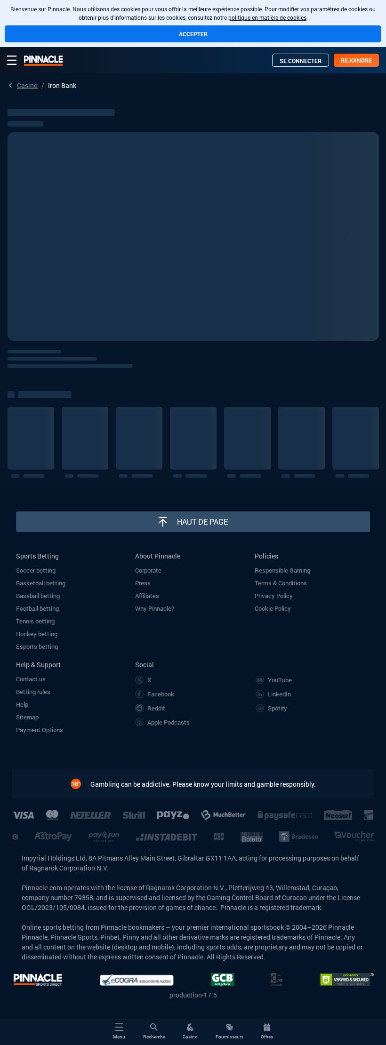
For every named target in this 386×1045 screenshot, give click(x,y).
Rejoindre (356, 60)
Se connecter (301, 60)
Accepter (193, 34)
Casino (27, 85)
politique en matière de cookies (267, 17)
